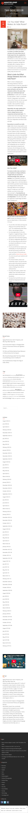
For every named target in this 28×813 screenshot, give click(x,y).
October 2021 (6, 555)
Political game (5, 776)
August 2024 (6, 462)
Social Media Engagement (10, 394)
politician (12, 390)
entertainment (6, 381)
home (14, 383)
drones (14, 379)
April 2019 (5, 640)
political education (11, 387)
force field (19, 381)
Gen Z (23, 381)
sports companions (9, 396)
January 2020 (6, 613)
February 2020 (6, 610)
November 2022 (6, 520)
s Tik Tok (14, 396)
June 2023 (5, 502)
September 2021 (7, 558)
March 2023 (5, 508)
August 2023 (6, 497)
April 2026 (5, 426)
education (18, 379)
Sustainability (22, 396)
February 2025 (6, 447)
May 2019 (5, 637)
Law (3, 772)
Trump (12, 398)
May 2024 (5, 470)
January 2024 (6, 482)
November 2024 (6, 456)
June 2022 (5, 535)
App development (7, 375)
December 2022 (6, 517)
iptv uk (22, 383)
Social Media (5, 788)
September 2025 (7, 435)
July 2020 (5, 596)
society (4, 396)
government (6, 383)
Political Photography (7, 778)
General (3, 767)
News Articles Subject (7, 754)
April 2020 (5, 605)
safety (8, 392)
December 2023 (6, 485)
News (8, 385)
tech (4, 398)
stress (17, 396)
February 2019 (6, 645)
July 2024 (5, 464)
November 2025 (6, 432)
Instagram (18, 383)
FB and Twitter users (14, 381)
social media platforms (19, 394)
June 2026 (5, 424)
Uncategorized (5, 795)
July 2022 (5, 532)
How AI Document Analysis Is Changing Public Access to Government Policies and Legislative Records (13, 346)
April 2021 (5, 572)
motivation (5, 385)
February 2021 (6, 578)
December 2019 (6, 616)
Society (9, 27)
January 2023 (6, 514)
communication (15, 377)
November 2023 (6, 488)
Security (3, 786)
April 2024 (5, 473)
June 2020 (5, 599)
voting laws (23, 398)
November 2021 (6, 552)
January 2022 (6, 546)
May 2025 (5, 444)
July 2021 (5, 564)
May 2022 (5, 537)
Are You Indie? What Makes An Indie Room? (17, 23)
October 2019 (6, 622)
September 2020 (7, 590)
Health (3, 769)
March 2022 (5, 543)
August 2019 (6, 628)
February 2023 (6, 511)
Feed (5, 676)
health (11, 383)
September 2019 (7, 625)
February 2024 (6, 479)
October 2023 (6, 491)
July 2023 (5, 499)
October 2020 (6, 587)
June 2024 (5, 467)
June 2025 (5, 441)
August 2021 (6, 561)
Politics (18, 390)
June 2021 (5, 567)
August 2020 (6, 593)
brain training (13, 375)
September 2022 (7, 526)
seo (11, 392)
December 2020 (6, 581)
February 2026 (6, 429)
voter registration (18, 398)
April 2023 (5, 505)
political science (6, 390)
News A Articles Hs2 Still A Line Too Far (11, 746)
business (19, 375)
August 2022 (6, 529)
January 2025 (6, 450)
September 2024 (7, 459)
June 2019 (5, 634)
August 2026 (6, 421)
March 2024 (5, 476)
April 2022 (5, 540)
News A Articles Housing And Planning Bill (11, 748)
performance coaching (16, 385)
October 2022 (6, 523)
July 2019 (5, 631)
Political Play (5, 780)
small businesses (16, 392)
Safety (3, 784)
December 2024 (6, 453)
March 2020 (5, 608)
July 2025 (5, 438)
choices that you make (21, 254)
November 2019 (6, 619)
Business (4, 765)
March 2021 (5, 575)
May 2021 (5, 570)
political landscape (18, 387)
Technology (4, 793)
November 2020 (6, 584)
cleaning (10, 377)
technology (8, 398)
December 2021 (6, 549)
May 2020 (5, 602)
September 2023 (7, 494)
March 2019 (5, 643)
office (11, 385)
